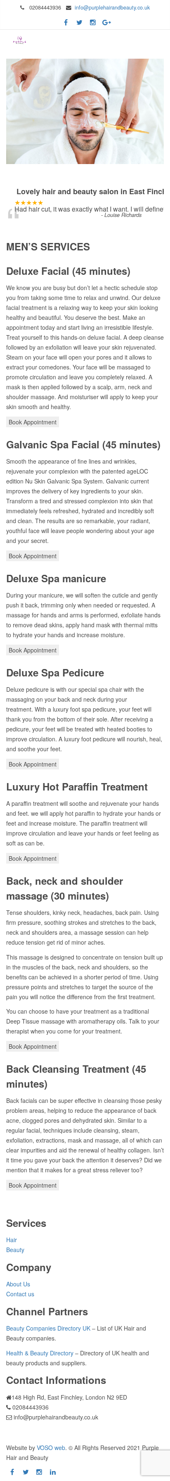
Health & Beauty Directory (39, 1353)
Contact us (20, 1294)
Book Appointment (33, 422)
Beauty (15, 1249)
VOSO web (51, 1447)
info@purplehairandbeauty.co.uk (112, 7)
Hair (11, 1240)
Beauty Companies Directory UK (48, 1328)
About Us (18, 1284)
